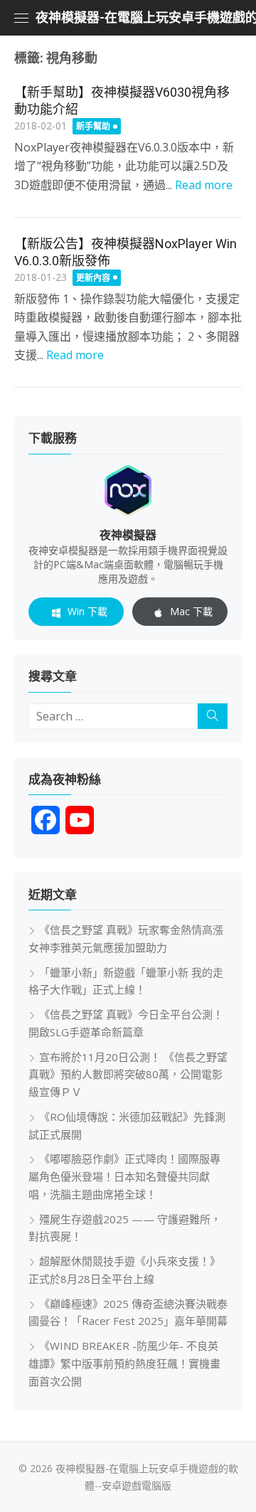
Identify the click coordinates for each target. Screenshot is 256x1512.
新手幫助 (93, 126)
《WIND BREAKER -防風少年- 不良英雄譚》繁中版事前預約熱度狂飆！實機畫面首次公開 (124, 1363)
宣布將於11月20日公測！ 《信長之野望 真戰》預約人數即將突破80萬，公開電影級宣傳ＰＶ (128, 1075)
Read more (204, 185)
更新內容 (93, 278)
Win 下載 (87, 611)
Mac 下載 (191, 611)
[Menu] (21, 18)
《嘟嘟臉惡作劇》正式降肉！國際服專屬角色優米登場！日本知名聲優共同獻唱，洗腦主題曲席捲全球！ (124, 1176)
